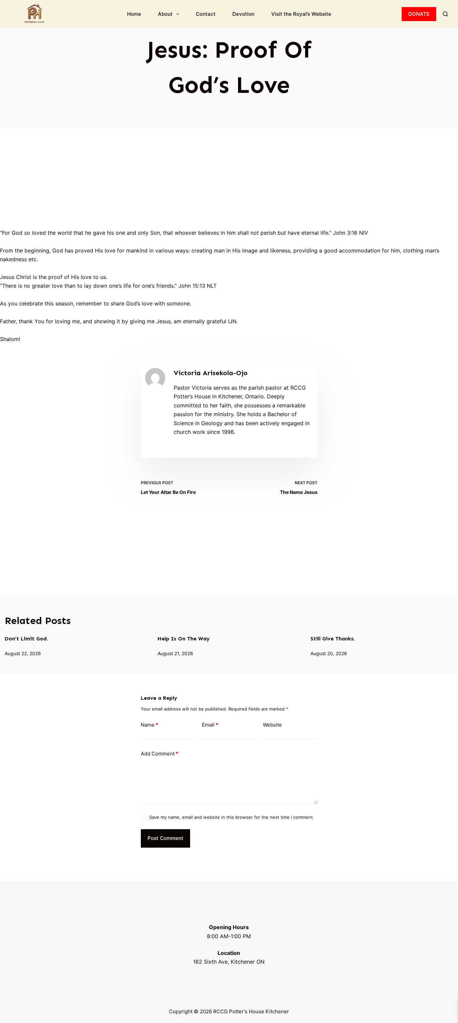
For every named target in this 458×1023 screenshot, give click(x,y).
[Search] (445, 13)
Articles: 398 (187, 449)
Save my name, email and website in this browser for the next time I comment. (231, 817)
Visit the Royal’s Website (301, 14)
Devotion (243, 14)
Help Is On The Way (184, 638)
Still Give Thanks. (332, 638)
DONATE (419, 14)
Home (134, 14)
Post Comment (165, 838)
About (165, 14)
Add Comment (159, 753)
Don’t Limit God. (26, 638)
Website (272, 725)
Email (210, 725)
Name (149, 725)
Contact (206, 14)
